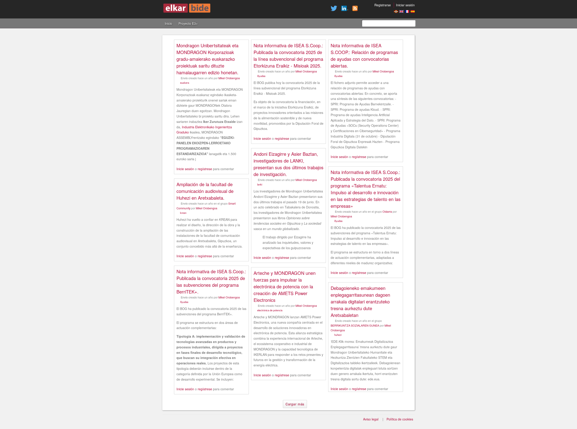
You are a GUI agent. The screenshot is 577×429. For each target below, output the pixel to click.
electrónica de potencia (269, 310)
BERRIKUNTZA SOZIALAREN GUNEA (355, 325)
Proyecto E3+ (188, 23)
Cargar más (295, 404)
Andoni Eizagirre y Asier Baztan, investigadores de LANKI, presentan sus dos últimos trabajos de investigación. (288, 164)
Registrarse (382, 5)
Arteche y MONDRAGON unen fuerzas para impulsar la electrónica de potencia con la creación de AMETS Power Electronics (285, 286)
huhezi (337, 334)
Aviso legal (370, 419)
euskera (184, 82)
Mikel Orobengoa (229, 78)
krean (183, 212)
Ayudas (261, 76)
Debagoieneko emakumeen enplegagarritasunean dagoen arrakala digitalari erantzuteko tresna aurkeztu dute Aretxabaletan (360, 301)
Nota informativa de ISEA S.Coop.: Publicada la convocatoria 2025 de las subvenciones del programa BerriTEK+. (211, 281)
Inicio (168, 23)
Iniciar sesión (405, 5)
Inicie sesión (185, 169)
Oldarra (387, 211)
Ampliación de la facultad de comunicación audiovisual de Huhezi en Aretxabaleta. (205, 191)
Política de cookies (400, 419)
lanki (259, 184)
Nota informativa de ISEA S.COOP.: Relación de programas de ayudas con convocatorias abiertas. (364, 55)
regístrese (205, 169)
